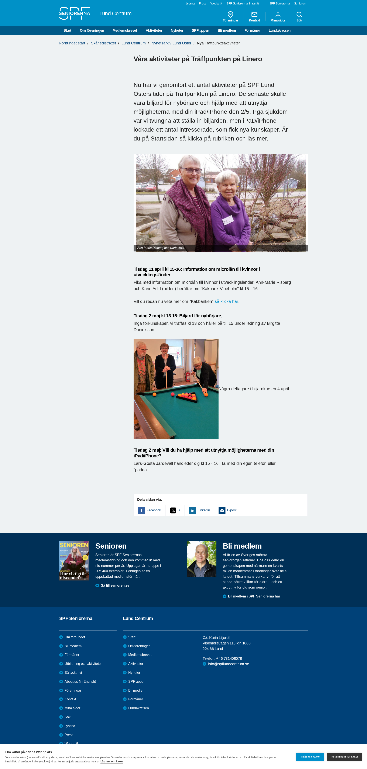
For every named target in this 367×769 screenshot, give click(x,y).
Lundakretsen (280, 30)
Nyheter (177, 30)
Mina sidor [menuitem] (278, 20)
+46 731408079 (229, 658)
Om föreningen (92, 30)
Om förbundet (75, 637)
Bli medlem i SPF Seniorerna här (254, 596)
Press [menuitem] (202, 3)
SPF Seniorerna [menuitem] (280, 3)
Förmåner (252, 30)
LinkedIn (204, 510)
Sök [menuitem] (299, 20)
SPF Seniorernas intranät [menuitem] (243, 3)
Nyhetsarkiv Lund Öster (171, 43)
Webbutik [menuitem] (216, 3)
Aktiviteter (154, 30)
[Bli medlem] (201, 559)
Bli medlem (227, 30)
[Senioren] (74, 560)
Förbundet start (72, 43)
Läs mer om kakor (111, 761)
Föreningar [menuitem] (230, 20)
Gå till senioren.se (115, 585)
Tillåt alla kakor (310, 756)
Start (67, 30)
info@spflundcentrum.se (228, 664)
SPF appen (200, 30)
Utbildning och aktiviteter (83, 663)
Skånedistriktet (103, 43)
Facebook (154, 510)
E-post (231, 510)
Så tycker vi (73, 672)
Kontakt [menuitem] (254, 20)
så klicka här (226, 301)
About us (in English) (80, 681)
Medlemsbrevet (125, 30)
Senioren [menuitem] (300, 3)
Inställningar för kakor (344, 756)
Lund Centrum (133, 43)
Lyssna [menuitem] (190, 3)
